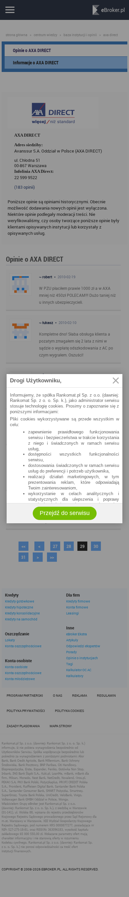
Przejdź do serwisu (65, 513)
